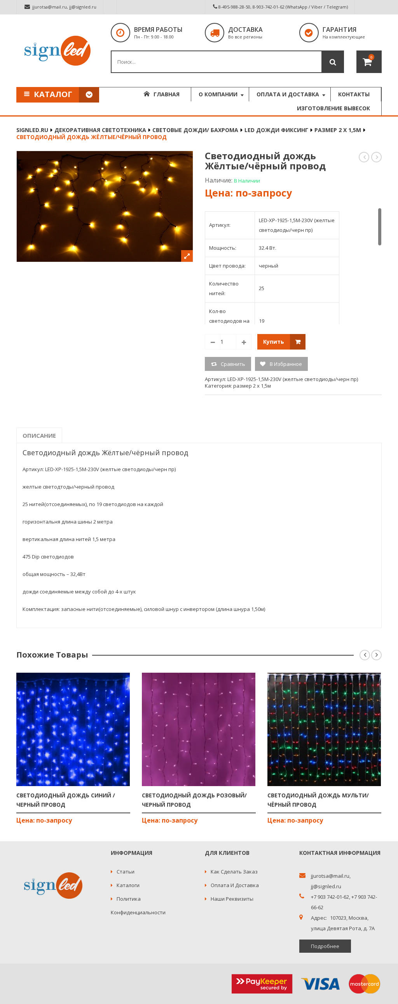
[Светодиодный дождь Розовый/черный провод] (199, 729)
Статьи (125, 871)
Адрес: (319, 918)
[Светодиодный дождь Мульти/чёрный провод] (324, 729)
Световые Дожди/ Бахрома (195, 130)
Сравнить (233, 363)
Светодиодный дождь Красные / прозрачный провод (364, 157)
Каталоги (128, 885)
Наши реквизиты (232, 898)
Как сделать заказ (234, 871)
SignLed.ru (32, 130)
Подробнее (325, 946)
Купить (273, 341)
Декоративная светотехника (100, 130)
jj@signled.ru (82, 7)
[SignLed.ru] (57, 51)
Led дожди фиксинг (276, 130)
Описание (39, 435)
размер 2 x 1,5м (337, 130)
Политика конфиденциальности (138, 905)
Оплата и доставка (235, 885)
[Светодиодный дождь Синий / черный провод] (73, 729)
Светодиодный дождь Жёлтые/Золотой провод (377, 157)
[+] (243, 342)
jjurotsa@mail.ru (49, 7)
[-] (212, 342)
